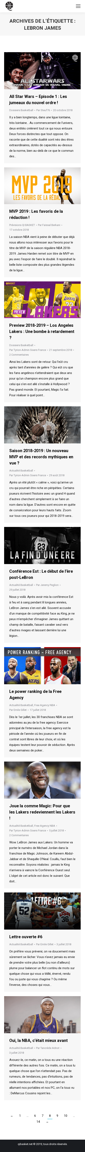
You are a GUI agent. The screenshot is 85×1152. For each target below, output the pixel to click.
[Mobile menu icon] (78, 6)
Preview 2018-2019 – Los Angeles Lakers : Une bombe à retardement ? (41, 331)
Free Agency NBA (44, 705)
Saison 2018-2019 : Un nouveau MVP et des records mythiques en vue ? (41, 457)
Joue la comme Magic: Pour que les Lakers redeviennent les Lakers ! (42, 812)
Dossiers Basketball (21, 110)
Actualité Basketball (21, 470)
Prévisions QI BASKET (22, 225)
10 (65, 1116)
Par (43, 110)
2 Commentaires (19, 354)
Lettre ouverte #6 (25, 936)
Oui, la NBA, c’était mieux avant (38, 1040)
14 (38, 1122)
